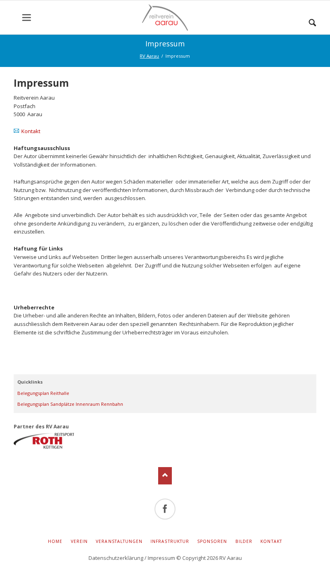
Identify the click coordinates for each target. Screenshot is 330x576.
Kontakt (30, 131)
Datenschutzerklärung (116, 557)
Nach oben (165, 475)
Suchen (312, 20)
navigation (26, 17)
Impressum (161, 557)
